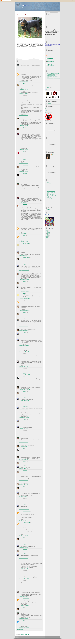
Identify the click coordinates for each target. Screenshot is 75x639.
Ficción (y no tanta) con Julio (51, 192)
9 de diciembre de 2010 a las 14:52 (24, 404)
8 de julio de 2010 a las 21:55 (23, 202)
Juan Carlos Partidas (26, 243)
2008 (47, 237)
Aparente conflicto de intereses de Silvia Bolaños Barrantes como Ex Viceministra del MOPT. (53, 76)
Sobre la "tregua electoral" (50, 65)
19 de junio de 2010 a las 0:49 (23, 125)
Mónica (24, 590)
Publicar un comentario (20, 629)
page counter (47, 215)
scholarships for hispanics (24, 373)
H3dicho (24, 285)
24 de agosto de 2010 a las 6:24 (23, 255)
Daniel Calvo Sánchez (50, 61)
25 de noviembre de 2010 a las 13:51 (24, 389)
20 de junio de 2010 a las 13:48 (23, 163)
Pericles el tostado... (49, 198)
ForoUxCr (48, 193)
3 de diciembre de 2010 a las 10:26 (24, 400)
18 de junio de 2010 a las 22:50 (23, 89)
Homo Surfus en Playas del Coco (51, 195)
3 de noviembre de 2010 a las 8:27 (24, 351)
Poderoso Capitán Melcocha (51, 199)
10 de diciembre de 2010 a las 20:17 (24, 417)
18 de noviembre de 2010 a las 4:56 (24, 366)
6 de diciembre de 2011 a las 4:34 (24, 605)
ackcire (24, 293)
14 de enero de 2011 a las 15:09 (23, 468)
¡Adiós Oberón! (21, 15)
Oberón (22, 54)
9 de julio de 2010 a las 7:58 (23, 233)
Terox (23, 486)
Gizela (23, 182)
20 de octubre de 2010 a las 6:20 (23, 330)
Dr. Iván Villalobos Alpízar (26, 522)
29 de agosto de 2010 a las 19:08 (24, 279)
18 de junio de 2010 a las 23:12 (23, 115)
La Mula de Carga (49, 64)
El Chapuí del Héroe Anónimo (51, 191)
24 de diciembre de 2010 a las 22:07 (24, 434)
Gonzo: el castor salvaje (50, 194)
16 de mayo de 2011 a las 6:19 (23, 558)
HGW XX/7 (24, 235)
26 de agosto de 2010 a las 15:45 (24, 262)
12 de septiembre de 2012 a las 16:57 (24, 627)
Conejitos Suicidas (50, 58)
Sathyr (24, 127)
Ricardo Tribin (25, 264)
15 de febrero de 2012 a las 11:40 (24, 622)
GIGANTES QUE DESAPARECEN (52, 55)
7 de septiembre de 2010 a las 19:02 (24, 291)
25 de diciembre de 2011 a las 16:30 (24, 618)
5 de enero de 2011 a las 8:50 (23, 459)
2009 (47, 236)
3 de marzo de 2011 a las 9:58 (23, 535)
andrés (24, 151)
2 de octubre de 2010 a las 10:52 (23, 316)
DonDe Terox (26, 5)
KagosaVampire (25, 173)
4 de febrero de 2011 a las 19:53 (23, 496)
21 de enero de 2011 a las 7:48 (23, 472)
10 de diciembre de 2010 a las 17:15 (24, 409)
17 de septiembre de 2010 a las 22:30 (24, 298)
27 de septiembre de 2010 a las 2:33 (24, 310)
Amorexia (48, 182)
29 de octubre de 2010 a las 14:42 (24, 345)
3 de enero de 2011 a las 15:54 (23, 446)
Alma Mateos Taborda (26, 257)
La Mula (48, 196)
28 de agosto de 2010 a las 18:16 (24, 270)
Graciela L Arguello (25, 132)
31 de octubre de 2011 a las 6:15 (23, 596)
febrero (48, 234)
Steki (23, 318)
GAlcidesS (24, 159)
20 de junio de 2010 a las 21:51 (23, 180)
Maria (23, 376)
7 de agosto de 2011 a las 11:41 (23, 568)
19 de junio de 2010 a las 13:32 (23, 157)
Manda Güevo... (49, 197)
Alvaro (23, 83)
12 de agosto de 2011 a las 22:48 (24, 578)
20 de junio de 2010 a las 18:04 (23, 171)
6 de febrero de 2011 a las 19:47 (23, 502)
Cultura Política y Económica (51, 185)
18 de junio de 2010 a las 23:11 (23, 93)
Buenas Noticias (49, 183)
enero (48, 235)
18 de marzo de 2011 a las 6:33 (23, 547)
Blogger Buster (50, 103)
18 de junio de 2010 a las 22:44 (23, 81)
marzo (48, 233)
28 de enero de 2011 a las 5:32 (23, 484)
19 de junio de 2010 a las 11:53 (23, 149)
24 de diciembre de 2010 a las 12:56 (24, 428)
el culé (23, 63)
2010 (47, 230)
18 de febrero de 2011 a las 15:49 (24, 509)
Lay (23, 620)
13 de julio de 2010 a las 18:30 (23, 241)
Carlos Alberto (25, 204)
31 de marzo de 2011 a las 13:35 (23, 551)
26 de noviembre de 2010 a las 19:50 (24, 395)
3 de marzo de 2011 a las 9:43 (23, 520)
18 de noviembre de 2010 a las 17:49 (24, 374)
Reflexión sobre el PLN (50, 62)
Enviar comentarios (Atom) (25, 634)
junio (48, 231)
